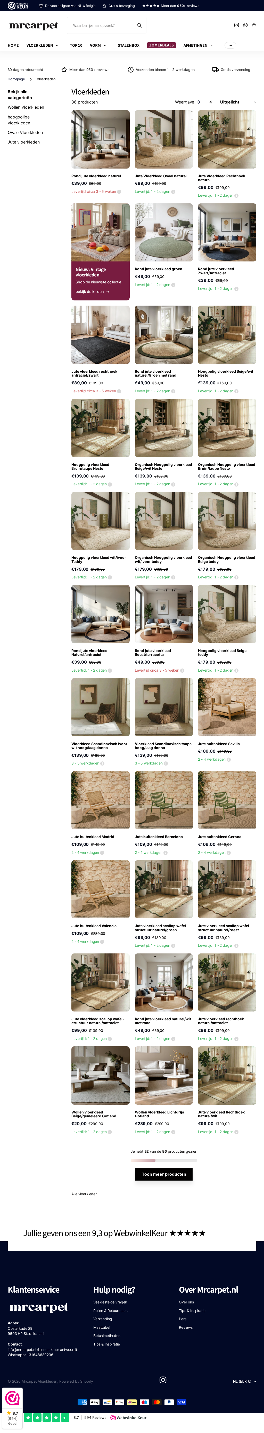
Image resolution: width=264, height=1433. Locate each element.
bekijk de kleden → (92, 291)
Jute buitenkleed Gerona (219, 836)
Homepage (16, 79)
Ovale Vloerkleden (25, 132)
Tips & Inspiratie (106, 1344)
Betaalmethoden (106, 1335)
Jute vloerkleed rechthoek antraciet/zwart (94, 373)
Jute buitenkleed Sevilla (219, 744)
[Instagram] (163, 1380)
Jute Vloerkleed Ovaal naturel (161, 176)
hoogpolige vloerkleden (19, 119)
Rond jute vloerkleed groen (158, 269)
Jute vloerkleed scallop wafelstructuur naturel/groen (161, 928)
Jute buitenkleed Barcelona (159, 836)
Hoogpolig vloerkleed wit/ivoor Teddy (98, 559)
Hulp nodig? (114, 1289)
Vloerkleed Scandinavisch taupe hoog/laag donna (163, 746)
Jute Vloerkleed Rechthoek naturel (221, 178)
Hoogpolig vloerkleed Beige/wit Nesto (225, 373)
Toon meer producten (164, 1174)
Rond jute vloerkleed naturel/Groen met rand (155, 373)
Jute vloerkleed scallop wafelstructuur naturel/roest (224, 928)
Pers (182, 1319)
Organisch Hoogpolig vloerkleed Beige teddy (226, 559)
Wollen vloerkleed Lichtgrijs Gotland (159, 1114)
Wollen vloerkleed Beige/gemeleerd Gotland (93, 1114)
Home (13, 45)
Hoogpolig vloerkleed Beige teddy (222, 652)
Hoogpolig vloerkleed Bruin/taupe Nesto (90, 466)
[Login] (245, 25)
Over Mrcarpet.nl (208, 1289)
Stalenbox (128, 45)
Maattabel (101, 1327)
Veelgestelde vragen (110, 1302)
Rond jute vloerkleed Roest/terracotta (153, 652)
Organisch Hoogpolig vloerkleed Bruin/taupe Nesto (226, 466)
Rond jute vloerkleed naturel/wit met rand (163, 1021)
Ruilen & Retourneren (110, 1310)
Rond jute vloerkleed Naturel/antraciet (89, 652)
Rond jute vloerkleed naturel (96, 176)
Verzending (102, 1319)
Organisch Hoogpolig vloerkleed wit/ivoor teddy (163, 559)
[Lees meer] (236, 25)
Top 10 (76, 45)
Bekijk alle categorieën (20, 94)
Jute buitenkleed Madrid (92, 836)
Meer (230, 45)
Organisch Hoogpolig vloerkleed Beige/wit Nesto (163, 466)
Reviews (186, 1327)
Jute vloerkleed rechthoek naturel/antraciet (221, 1021)
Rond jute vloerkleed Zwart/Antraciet (216, 271)
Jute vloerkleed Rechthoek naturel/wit (221, 1114)
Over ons (186, 1302)
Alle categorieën (58, 45)
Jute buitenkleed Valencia (94, 926)
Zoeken (140, 25)
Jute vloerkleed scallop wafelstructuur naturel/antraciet (97, 1021)
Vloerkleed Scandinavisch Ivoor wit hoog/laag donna (99, 746)
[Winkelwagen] (254, 25)
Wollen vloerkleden (26, 107)
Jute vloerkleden (24, 142)
